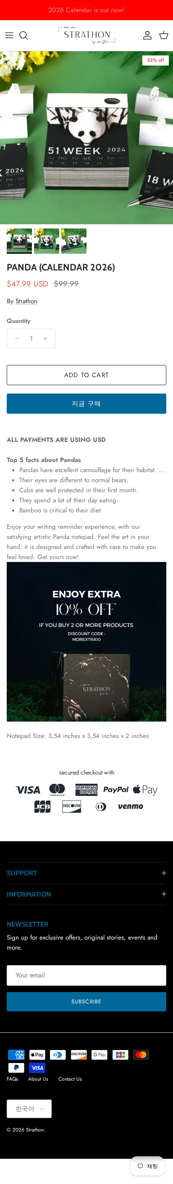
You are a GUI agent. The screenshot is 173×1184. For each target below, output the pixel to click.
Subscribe (86, 1001)
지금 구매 (87, 403)
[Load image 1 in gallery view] (86, 137)
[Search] (27, 35)
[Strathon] (86, 35)
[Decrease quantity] (14, 338)
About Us (38, 1079)
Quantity (18, 321)
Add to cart (86, 375)
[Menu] (9, 35)
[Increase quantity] (47, 338)
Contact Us (70, 1079)
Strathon (26, 301)
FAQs (12, 1079)
